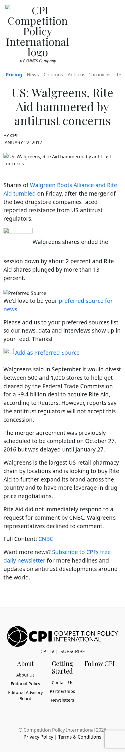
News (33, 74)
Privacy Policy (38, 737)
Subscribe (72, 651)
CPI (14, 135)
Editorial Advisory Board (25, 696)
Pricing (14, 74)
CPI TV (47, 651)
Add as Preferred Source (47, 352)
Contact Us (62, 682)
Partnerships (62, 691)
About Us (25, 675)
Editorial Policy (25, 683)
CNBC (45, 539)
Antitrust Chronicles (90, 74)
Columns (53, 74)
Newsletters (62, 700)
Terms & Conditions (79, 737)
